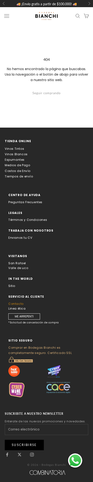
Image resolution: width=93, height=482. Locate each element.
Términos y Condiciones (27, 220)
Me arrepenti (24, 316)
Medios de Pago (17, 165)
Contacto (16, 304)
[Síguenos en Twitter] (19, 454)
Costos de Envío (18, 171)
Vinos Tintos (14, 149)
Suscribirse (24, 445)
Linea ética (17, 308)
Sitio (11, 286)
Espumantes (15, 160)
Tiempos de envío (19, 176)
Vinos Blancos (16, 154)
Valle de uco (18, 268)
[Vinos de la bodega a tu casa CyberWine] (27, 390)
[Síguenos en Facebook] (7, 454)
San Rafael (17, 263)
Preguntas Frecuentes (25, 202)
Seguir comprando (46, 93)
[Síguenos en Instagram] (32, 454)
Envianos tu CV (20, 238)
